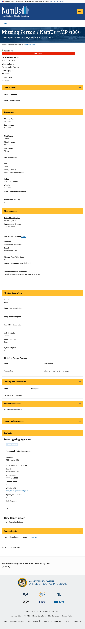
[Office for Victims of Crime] (42, 602)
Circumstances (10, 211)
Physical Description (13, 293)
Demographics (10, 112)
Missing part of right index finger (56, 371)
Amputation (8, 371)
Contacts (8, 433)
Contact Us (32, 537)
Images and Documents (14, 421)
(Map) (23, 236)
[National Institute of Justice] (59, 593)
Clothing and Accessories (15, 382)
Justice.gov (77, 621)
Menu (80, 12)
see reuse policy (30, 44)
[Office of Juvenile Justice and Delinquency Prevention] (26, 602)
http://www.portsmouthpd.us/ (17, 491)
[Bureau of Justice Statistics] (42, 596)
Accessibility (16, 616)
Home (5, 23)
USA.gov (67, 621)
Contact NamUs (10, 531)
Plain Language (53, 616)
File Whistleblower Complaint (34, 616)
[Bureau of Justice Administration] (25, 593)
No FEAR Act (33, 621)
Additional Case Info (12, 404)
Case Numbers (10, 87)
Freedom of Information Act (51, 621)
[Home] (15, 11)
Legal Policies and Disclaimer (14, 621)
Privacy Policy (67, 616)
